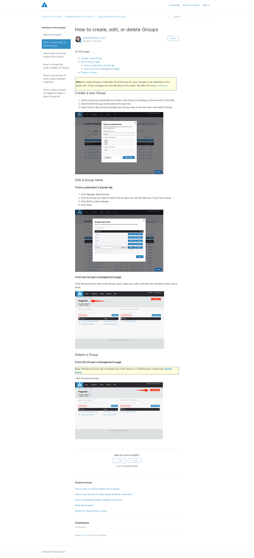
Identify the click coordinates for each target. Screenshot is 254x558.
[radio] (119, 460)
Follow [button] (173, 38)
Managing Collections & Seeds (80, 16)
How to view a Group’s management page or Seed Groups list (54, 93)
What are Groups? (52, 34)
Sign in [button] (206, 5)
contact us (162, 85)
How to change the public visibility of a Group (56, 66)
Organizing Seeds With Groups (111, 16)
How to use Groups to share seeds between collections (54, 78)
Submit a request (191, 5)
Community (174, 5)
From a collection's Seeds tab (99, 65)
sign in (85, 535)
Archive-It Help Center (52, 16)
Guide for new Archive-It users (91, 510)
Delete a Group (89, 72)
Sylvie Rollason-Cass (94, 37)
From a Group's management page (102, 68)
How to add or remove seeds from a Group (54, 55)
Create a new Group (91, 58)
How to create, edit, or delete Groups (54, 44)
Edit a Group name (90, 61)
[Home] (44, 6)
